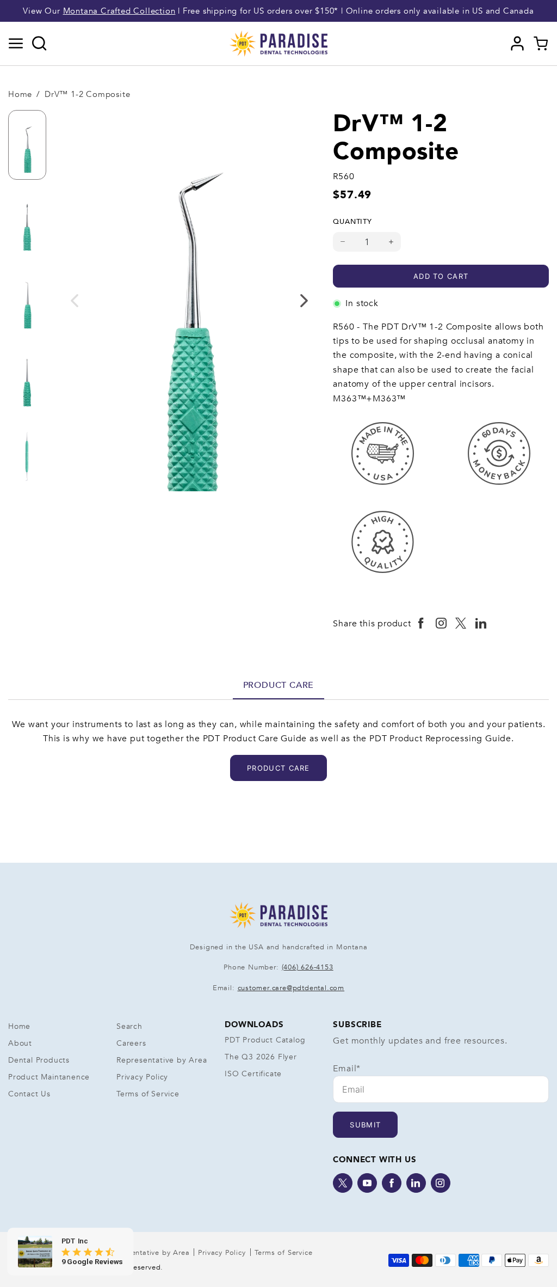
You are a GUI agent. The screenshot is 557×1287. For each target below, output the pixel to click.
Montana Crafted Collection (119, 10)
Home (20, 94)
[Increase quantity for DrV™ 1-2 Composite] (391, 242)
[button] (16, 43)
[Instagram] (440, 1183)
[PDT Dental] (278, 43)
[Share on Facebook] (421, 624)
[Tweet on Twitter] (461, 624)
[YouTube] (367, 1183)
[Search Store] (39, 43)
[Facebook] (391, 1183)
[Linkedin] (416, 1183)
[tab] (279, 685)
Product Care (278, 685)
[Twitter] (342, 1183)
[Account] (517, 43)
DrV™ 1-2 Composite (87, 94)
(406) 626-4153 (307, 967)
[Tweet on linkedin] (481, 624)
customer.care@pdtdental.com (291, 988)
